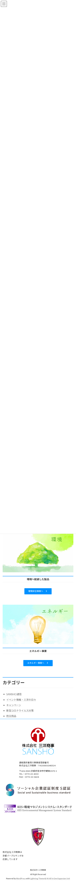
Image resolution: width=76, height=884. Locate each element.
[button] (37, 591)
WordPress (21, 879)
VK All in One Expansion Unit (58, 879)
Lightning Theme (37, 879)
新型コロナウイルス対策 (20, 710)
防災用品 (11, 715)
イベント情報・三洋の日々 (21, 699)
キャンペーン (13, 705)
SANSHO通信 (14, 694)
